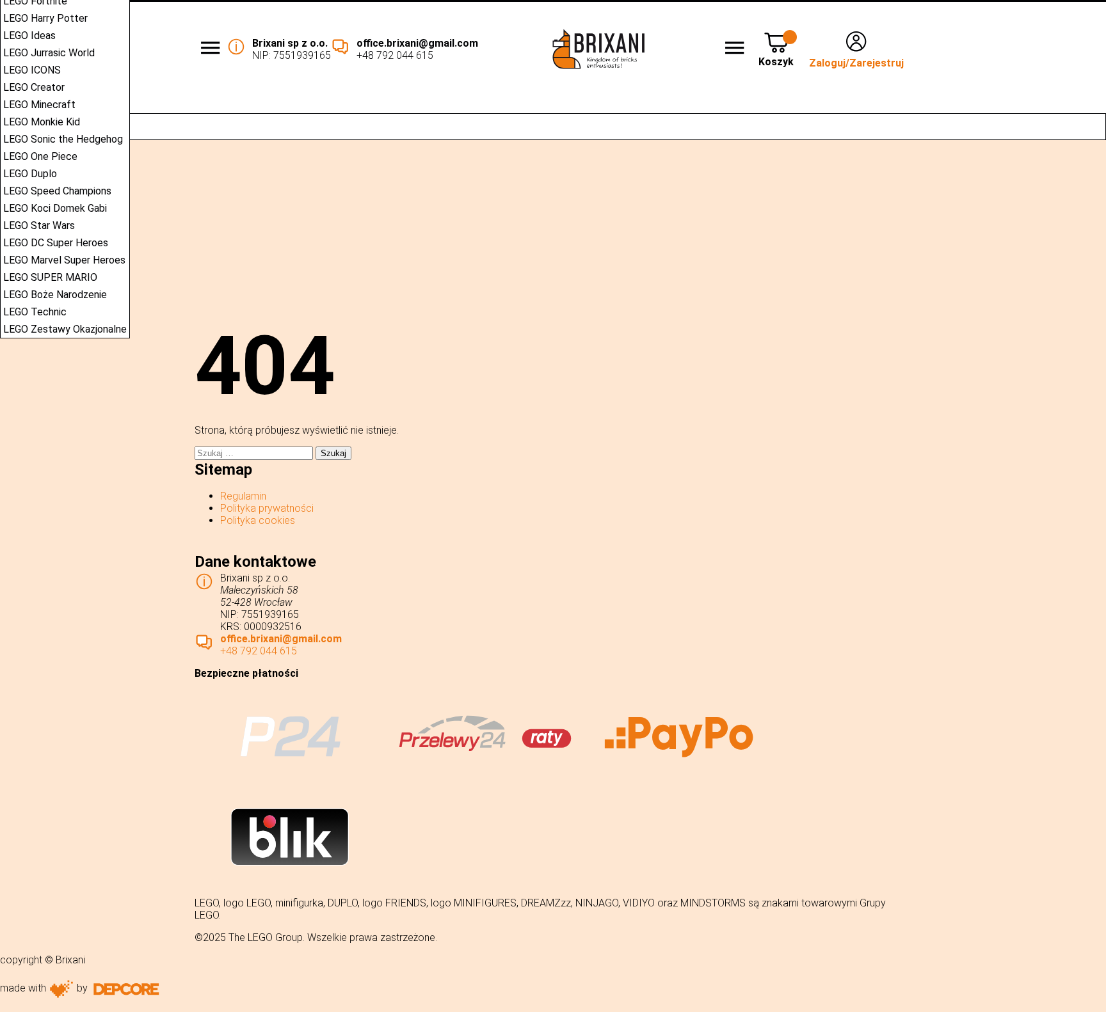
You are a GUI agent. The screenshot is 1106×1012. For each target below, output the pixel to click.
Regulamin (243, 496)
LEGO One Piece (40, 156)
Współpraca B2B (426, 105)
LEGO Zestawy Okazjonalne (65, 329)
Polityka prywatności (267, 508)
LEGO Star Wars (39, 225)
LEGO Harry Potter (45, 18)
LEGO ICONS (32, 70)
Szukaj (1089, 126)
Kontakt (1076, 105)
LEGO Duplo (30, 174)
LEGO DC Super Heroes (55, 243)
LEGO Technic (35, 312)
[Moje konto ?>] (856, 51)
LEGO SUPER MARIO (50, 277)
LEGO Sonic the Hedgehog (63, 139)
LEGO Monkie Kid (41, 122)
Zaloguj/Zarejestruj (856, 63)
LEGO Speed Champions (57, 191)
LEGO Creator (34, 87)
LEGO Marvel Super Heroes (64, 260)
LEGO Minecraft (39, 105)
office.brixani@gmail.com (417, 43)
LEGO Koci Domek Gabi (55, 208)
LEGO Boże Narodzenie (55, 295)
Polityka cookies (257, 520)
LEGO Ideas (29, 35)
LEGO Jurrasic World (49, 53)
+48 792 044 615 (395, 55)
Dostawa (762, 105)
